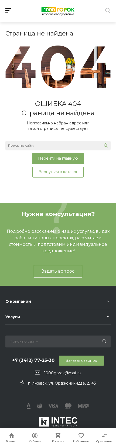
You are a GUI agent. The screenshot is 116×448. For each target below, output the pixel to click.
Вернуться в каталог (58, 171)
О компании (18, 301)
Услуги (12, 316)
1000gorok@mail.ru (62, 372)
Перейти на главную (58, 158)
